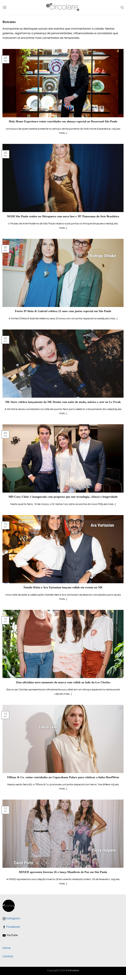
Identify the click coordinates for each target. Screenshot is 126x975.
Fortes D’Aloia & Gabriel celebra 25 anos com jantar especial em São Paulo (63, 311)
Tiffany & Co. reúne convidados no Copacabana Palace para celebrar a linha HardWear (63, 777)
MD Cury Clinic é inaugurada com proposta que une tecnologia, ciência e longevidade (63, 496)
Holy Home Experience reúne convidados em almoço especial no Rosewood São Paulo (63, 121)
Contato (7, 956)
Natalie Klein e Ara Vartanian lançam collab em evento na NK (63, 587)
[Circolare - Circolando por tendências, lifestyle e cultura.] (63, 7)
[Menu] (4, 7)
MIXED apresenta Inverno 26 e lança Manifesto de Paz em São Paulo (63, 872)
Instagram (13, 918)
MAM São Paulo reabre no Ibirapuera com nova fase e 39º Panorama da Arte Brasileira (63, 216)
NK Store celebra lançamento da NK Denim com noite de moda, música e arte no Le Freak (63, 402)
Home (6, 948)
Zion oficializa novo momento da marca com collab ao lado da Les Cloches (63, 682)
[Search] (122, 7)
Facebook (13, 926)
